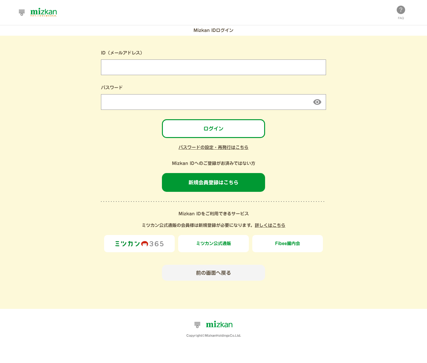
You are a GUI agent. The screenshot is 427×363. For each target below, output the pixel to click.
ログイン (213, 128)
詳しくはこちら (270, 225)
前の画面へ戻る (213, 272)
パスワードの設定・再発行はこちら (213, 147)
